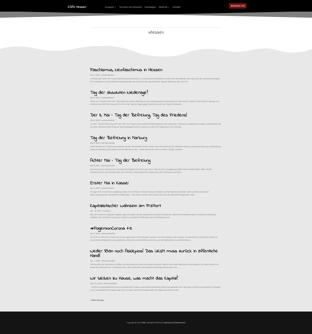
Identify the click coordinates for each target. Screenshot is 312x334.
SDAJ (144, 323)
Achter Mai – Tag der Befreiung (120, 160)
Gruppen (109, 7)
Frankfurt (106, 211)
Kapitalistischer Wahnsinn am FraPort (125, 205)
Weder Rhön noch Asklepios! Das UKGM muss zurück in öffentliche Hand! (154, 253)
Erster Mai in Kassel (109, 183)
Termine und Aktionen (130, 7)
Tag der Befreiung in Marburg (118, 138)
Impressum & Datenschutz (174, 323)
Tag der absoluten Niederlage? (119, 92)
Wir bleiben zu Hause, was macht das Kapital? (134, 278)
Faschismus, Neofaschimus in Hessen (126, 70)
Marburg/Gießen (108, 143)
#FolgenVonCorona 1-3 (111, 228)
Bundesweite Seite (238, 5)
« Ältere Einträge (97, 300)
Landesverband (107, 75)
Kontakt (176, 7)
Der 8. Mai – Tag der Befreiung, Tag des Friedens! (138, 115)
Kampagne (150, 7)
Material (163, 7)
